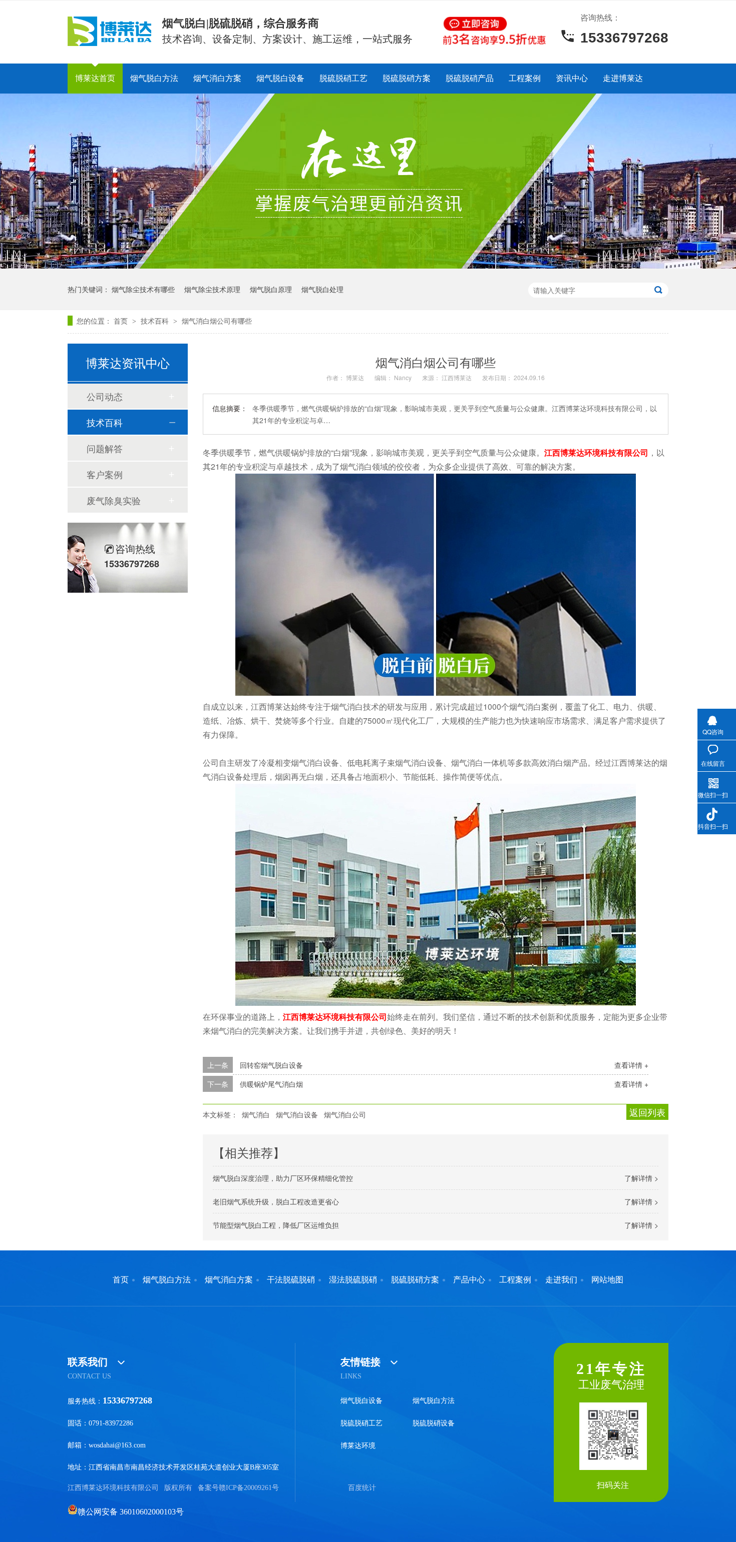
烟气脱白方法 (154, 78)
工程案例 (525, 78)
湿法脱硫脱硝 (353, 1280)
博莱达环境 (358, 1445)
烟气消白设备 (297, 1114)
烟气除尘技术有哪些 (143, 289)
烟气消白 (256, 1114)
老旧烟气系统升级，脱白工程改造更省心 (276, 1201)
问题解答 (105, 448)
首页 (122, 321)
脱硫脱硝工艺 (343, 78)
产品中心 (469, 1280)
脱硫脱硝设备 (434, 1423)
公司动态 (105, 396)
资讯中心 (572, 78)
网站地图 (607, 1280)
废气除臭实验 (114, 500)
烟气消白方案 (217, 78)
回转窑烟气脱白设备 (271, 1065)
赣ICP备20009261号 (249, 1487)
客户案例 (105, 474)
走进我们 (561, 1280)
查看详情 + (631, 1065)
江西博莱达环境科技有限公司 (596, 452)
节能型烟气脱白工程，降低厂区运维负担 (276, 1225)
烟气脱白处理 (322, 289)
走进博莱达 (623, 78)
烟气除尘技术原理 (212, 289)
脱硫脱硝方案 (407, 78)
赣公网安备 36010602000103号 (131, 1511)
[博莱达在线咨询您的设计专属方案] (494, 43)
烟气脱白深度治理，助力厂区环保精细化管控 (283, 1178)
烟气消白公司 (345, 1114)
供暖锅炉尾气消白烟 (271, 1084)
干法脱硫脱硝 (291, 1280)
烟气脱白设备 (280, 78)
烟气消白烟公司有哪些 (217, 321)
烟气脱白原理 (271, 289)
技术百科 (156, 321)
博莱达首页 (95, 78)
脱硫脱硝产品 (470, 78)
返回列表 (647, 1111)
